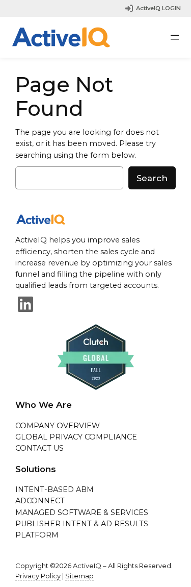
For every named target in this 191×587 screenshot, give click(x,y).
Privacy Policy (38, 576)
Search (152, 178)
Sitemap (79, 576)
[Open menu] (175, 37)
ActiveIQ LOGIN (158, 8)
